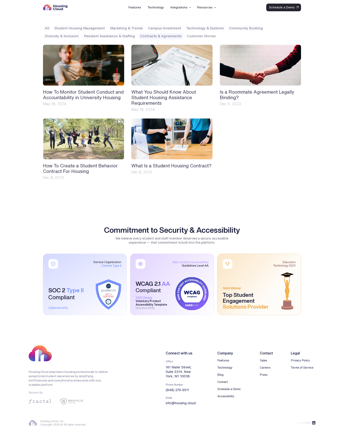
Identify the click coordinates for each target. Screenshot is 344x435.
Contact (222, 381)
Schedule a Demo (229, 389)
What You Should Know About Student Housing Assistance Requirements (164, 97)
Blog (220, 374)
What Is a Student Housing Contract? (171, 165)
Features (223, 360)
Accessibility (225, 396)
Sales (263, 360)
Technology (225, 367)
